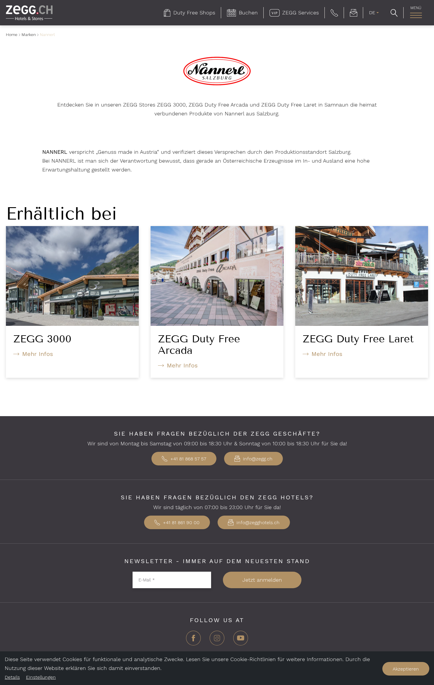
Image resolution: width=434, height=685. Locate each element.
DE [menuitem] (372, 12)
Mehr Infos (37, 353)
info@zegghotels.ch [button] (257, 522)
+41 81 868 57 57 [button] (187, 459)
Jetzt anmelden (262, 580)
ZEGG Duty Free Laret (358, 339)
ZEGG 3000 (42, 339)
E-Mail (146, 580)
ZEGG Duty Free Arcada (199, 345)
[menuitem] (189, 12)
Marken (29, 34)
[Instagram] (217, 640)
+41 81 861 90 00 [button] (180, 522)
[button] (334, 12)
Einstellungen (41, 677)
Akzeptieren (406, 669)
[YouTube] (240, 640)
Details (12, 677)
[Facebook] (193, 640)
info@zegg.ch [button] (257, 459)
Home (11, 34)
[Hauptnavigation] (416, 15)
